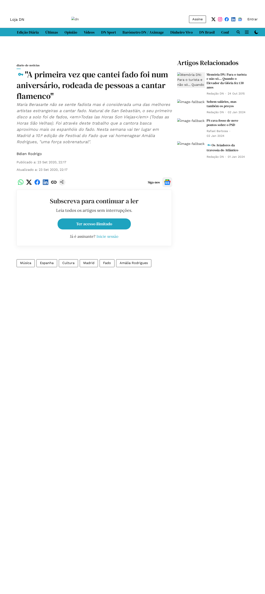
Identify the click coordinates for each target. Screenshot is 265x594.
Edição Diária (28, 32)
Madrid (88, 263)
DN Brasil (207, 32)
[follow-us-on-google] (167, 182)
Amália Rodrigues (134, 263)
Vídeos (89, 32)
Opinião (71, 32)
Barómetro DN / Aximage (143, 32)
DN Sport (108, 32)
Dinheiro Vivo (181, 32)
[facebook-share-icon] (37, 184)
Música (25, 263)
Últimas (51, 32)
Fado (107, 263)
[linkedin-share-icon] (45, 184)
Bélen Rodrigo (29, 154)
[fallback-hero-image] (191, 80)
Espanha (47, 263)
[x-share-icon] (29, 184)
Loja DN (17, 19)
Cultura (68, 263)
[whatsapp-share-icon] (20, 184)
